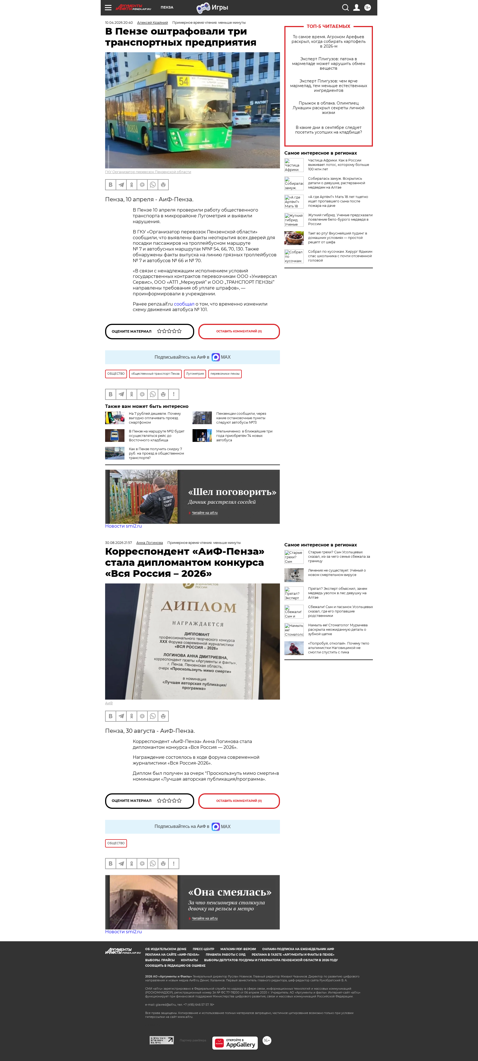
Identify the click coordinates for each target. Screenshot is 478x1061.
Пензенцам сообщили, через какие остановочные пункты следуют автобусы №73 (241, 417)
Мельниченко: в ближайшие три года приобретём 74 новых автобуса (244, 435)
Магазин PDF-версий (238, 949)
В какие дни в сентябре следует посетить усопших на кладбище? (328, 130)
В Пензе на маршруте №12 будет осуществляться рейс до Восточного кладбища (157, 435)
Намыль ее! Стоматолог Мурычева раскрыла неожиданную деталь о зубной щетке (338, 629)
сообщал (184, 304)
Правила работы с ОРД (225, 954)
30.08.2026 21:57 (118, 543)
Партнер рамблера (193, 1040)
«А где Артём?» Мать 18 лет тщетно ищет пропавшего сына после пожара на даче (338, 201)
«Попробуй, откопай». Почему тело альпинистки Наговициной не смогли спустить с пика (338, 647)
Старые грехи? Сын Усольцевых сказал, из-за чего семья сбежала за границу (339, 556)
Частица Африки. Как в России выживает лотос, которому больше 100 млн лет (338, 164)
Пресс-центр (203, 949)
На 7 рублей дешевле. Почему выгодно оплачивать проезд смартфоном (155, 417)
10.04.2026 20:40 (119, 22)
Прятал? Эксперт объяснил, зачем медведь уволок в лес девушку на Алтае (337, 592)
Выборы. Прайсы (160, 960)
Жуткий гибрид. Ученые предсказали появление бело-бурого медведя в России (340, 219)
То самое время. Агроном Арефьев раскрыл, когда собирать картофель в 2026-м (329, 42)
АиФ (109, 703)
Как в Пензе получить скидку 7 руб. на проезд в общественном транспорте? (156, 453)
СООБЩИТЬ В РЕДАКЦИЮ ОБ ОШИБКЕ (175, 966)
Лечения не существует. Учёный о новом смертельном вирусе (337, 572)
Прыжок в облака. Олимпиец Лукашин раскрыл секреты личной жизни (329, 108)
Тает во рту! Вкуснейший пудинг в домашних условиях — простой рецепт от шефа (337, 237)
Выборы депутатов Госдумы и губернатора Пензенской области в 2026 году (271, 960)
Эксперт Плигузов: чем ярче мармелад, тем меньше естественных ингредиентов (328, 86)
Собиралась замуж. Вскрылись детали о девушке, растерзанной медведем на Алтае (336, 182)
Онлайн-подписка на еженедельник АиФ (298, 949)
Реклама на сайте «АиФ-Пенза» (172, 954)
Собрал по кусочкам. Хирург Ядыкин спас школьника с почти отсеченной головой (340, 255)
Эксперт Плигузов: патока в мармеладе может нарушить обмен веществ (328, 64)
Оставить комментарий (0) (239, 331)
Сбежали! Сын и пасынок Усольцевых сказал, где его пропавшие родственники (340, 611)
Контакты (189, 960)
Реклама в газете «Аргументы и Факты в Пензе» (293, 954)
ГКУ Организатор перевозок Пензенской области (148, 172)
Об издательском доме (165, 949)
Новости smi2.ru (123, 526)
